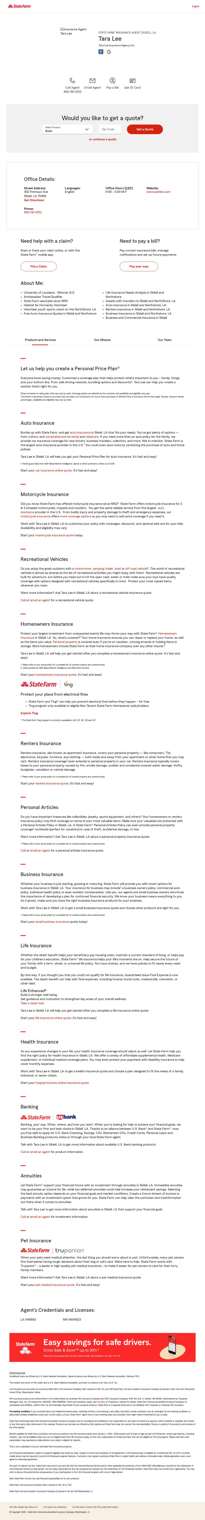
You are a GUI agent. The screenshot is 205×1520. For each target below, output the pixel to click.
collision (33, 436)
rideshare (92, 436)
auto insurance (80, 432)
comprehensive (55, 436)
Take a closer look (32, 1003)
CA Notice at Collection (54, 1507)
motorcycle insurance (35, 516)
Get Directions (34, 200)
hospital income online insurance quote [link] (62, 1082)
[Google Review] (109, 51)
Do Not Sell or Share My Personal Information (95, 1507)
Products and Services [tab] (40, 340)
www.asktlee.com (158, 191)
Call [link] (23, 600)
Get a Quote (145, 129)
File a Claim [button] (38, 266)
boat (118, 568)
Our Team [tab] (165, 340)
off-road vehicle (136, 568)
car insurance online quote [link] (53, 470)
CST (129, 188)
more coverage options (75, 516)
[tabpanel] (102, 195)
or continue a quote (102, 139)
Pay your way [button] (139, 266)
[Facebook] (100, 51)
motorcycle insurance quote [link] (54, 535)
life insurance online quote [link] (53, 1018)
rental (75, 436)
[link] (92, 85)
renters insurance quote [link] (51, 783)
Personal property (65, 642)
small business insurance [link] (52, 921)
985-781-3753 (33, 212)
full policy (100, 1402)
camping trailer (102, 568)
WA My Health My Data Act (23, 1507)
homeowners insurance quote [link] (55, 674)
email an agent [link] (40, 600)
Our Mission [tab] (102, 340)
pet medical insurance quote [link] (54, 1284)
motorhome (83, 568)
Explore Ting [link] (29, 713)
